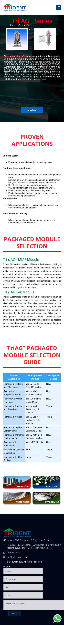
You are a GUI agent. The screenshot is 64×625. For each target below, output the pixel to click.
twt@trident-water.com (17, 557)
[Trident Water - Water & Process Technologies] (15, 7)
